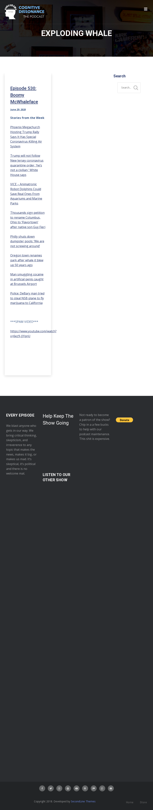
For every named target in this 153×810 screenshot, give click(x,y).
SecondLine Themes (83, 801)
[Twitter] (51, 788)
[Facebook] (42, 788)
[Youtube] (76, 788)
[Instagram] (59, 788)
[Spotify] (68, 788)
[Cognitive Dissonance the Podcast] (24, 12)
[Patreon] (94, 788)
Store (143, 802)
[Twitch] (102, 788)
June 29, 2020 (18, 109)
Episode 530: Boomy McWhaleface (24, 95)
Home (130, 802)
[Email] (111, 788)
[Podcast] (85, 788)
